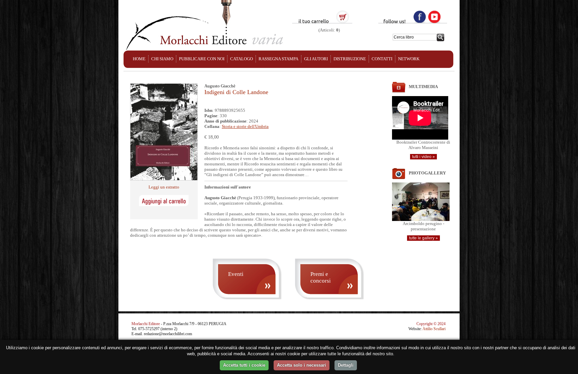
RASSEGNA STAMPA (278, 58)
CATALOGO (241, 58)
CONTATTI (382, 58)
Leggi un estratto (164, 187)
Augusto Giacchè (219, 85)
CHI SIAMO (162, 58)
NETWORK (408, 58)
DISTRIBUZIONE (349, 58)
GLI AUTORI (316, 58)
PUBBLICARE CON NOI (201, 58)
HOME (139, 58)
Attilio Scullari (434, 328)
